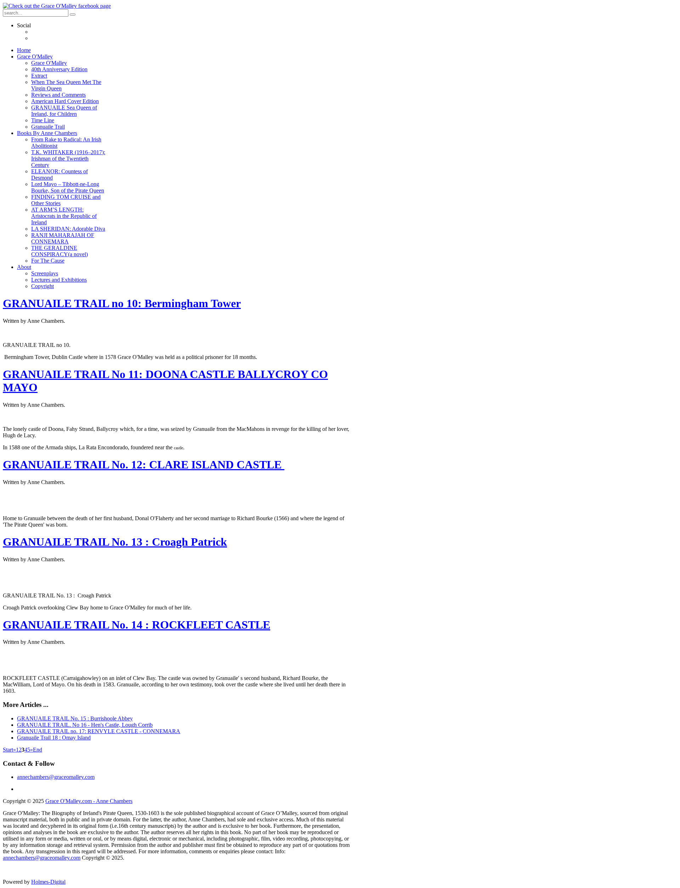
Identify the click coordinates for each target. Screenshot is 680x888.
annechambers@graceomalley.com (56, 777)
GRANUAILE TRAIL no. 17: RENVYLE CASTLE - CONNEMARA (98, 731)
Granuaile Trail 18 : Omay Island (54, 738)
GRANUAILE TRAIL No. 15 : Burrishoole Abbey (75, 718)
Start (8, 750)
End (37, 750)
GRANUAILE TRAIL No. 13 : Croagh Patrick (115, 541)
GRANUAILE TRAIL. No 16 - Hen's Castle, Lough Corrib (85, 725)
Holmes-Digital (48, 882)
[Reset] (72, 14)
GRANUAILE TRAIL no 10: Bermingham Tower (122, 303)
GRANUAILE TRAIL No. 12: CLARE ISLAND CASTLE (143, 464)
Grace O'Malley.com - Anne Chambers (88, 801)
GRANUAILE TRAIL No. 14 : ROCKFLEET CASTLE (136, 624)
